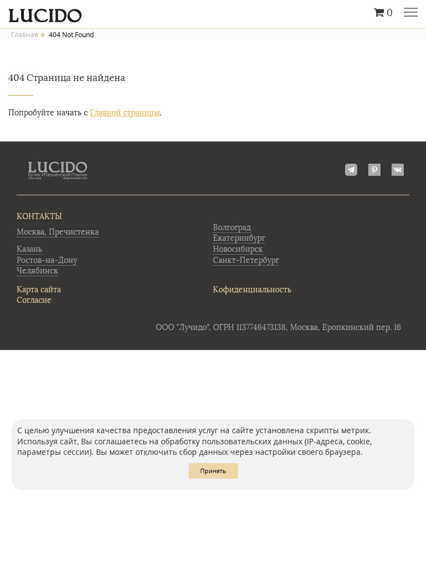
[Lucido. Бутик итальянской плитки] (213, 13)
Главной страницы (125, 113)
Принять (213, 470)
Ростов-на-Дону (47, 260)
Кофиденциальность (252, 290)
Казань (29, 249)
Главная (24, 35)
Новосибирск (238, 249)
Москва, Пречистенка (58, 232)
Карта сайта (39, 290)
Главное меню (411, 13)
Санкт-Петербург (246, 260)
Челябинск (37, 271)
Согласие (34, 300)
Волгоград (232, 227)
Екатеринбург (239, 238)
